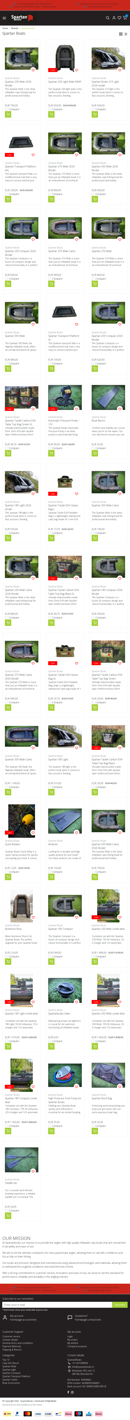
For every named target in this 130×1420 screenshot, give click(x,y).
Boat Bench (98, 420)
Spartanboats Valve (59, 1013)
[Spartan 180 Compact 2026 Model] (108, 567)
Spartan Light (9, 1369)
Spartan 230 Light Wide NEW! (64, 81)
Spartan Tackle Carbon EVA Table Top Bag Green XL (20, 422)
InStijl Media (50, 1401)
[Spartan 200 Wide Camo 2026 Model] (108, 821)
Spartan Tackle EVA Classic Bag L (63, 507)
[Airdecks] (65, 821)
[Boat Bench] (108, 397)
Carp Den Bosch (10, 1363)
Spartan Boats (28, 28)
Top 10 (6, 1359)
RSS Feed (37, 1404)
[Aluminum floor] (21, 905)
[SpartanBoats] (22, 18)
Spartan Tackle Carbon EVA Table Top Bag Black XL (63, 591)
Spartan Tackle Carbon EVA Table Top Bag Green (107, 676)
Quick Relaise (12, 844)
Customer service (11, 1336)
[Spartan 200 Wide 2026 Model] (108, 143)
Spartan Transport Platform (16, 1376)
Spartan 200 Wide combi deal (108, 1013)
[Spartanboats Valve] (65, 990)
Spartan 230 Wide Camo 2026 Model (18, 591)
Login (70, 1336)
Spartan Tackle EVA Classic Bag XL (63, 676)
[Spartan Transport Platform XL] (65, 312)
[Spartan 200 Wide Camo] (108, 482)
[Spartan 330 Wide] (21, 312)
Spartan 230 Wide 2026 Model (18, 83)
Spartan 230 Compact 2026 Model (20, 253)
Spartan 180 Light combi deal (21, 1013)
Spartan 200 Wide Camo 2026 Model (105, 846)
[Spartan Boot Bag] (108, 1075)
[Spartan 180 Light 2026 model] (21, 482)
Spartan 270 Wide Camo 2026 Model (18, 676)
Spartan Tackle (9, 1379)
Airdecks (53, 844)
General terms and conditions (17, 1343)
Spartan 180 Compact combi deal (21, 1100)
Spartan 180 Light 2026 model (18, 507)
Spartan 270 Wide (102, 251)
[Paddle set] (21, 1159)
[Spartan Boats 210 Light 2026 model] (108, 58)
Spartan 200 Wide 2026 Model (105, 168)
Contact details (10, 1339)
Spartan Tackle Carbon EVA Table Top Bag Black (107, 761)
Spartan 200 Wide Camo (105, 505)
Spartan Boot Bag (102, 1098)
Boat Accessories (11, 1382)
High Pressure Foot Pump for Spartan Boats (64, 1100)
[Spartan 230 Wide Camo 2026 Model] (21, 567)
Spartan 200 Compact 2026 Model (107, 337)
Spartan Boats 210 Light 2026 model (105, 83)
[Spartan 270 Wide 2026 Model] (65, 143)
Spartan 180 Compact (60, 929)
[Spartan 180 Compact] (65, 905)
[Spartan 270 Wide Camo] (65, 228)
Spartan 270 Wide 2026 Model (61, 168)
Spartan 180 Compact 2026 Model (107, 591)
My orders (72, 1339)
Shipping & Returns (12, 1349)
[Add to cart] (8, 114)
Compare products (77, 1346)
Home (5, 28)
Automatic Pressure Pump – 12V (64, 422)
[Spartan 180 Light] (65, 736)
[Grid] (121, 34)
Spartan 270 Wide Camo (61, 251)
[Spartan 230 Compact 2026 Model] (21, 228)
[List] (126, 34)
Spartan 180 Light (58, 759)
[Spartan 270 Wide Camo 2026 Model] (21, 651)
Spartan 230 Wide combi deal (108, 929)
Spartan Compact (11, 1372)
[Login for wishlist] (33, 70)
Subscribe (120, 1304)
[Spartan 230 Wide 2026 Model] (21, 58)
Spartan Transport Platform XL (63, 337)
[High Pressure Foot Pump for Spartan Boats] (65, 1075)
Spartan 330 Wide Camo (18, 759)
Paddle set (11, 1183)
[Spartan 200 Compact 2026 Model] (108, 312)
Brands (14, 28)
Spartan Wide (9, 1366)
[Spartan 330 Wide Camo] (21, 736)
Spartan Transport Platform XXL (20, 168)
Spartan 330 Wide (15, 336)
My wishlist (72, 1343)
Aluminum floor (13, 929)
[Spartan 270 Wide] (108, 228)
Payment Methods (11, 1346)
